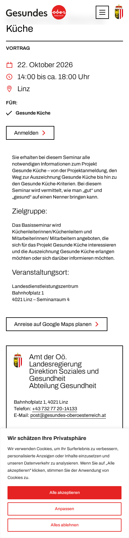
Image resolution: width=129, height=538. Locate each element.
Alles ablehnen (65, 525)
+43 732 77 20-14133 (54, 408)
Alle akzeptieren (65, 492)
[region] (64, 483)
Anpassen (64, 509)
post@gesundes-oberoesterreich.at (68, 415)
